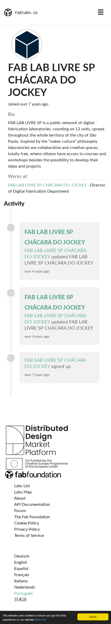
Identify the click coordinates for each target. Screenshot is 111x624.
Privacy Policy (27, 529)
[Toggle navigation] (100, 12)
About (20, 498)
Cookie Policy (26, 523)
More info (40, 619)
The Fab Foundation (32, 517)
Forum (20, 511)
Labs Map (23, 492)
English (20, 562)
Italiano (21, 581)
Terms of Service (29, 535)
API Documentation (32, 504)
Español (21, 569)
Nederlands (24, 587)
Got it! (93, 617)
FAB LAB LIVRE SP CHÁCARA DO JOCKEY (47, 185)
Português (23, 593)
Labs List (22, 486)
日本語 (20, 600)
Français (21, 575)
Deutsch (21, 556)
